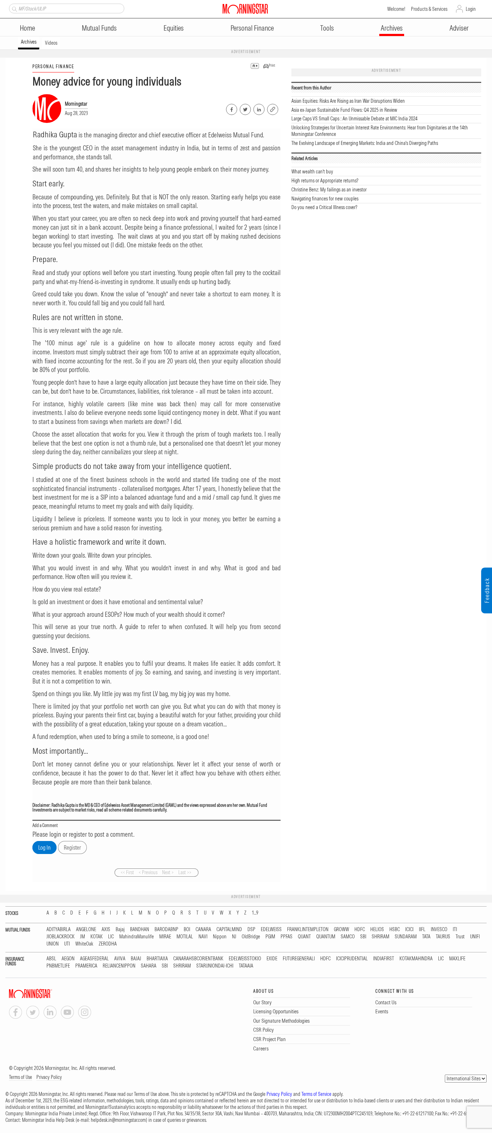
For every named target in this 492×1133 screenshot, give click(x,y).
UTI (67, 944)
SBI (363, 936)
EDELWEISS (271, 929)
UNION (52, 944)
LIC (111, 936)
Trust (460, 936)
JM (82, 936)
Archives (392, 27)
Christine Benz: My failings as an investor (329, 189)
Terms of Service (316, 1094)
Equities (174, 27)
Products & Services (429, 9)
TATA (426, 936)
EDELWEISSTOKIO (245, 958)
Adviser (459, 27)
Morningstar (76, 104)
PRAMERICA (86, 966)
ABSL (51, 958)
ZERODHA (108, 944)
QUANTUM (325, 936)
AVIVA (119, 958)
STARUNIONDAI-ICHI (214, 966)
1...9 (255, 913)
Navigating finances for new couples (324, 198)
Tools (327, 27)
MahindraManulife (136, 936)
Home (27, 27)
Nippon (220, 936)
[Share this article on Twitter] (244, 108)
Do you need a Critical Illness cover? (324, 207)
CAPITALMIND (229, 929)
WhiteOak (84, 944)
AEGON (68, 958)
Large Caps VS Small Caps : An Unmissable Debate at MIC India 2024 (354, 118)
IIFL (422, 929)
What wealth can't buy (312, 171)
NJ (234, 936)
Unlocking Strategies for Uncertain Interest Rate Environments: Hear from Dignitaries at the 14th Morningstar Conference (379, 130)
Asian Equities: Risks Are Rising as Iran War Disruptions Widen (348, 101)
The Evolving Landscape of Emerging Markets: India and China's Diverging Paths (364, 143)
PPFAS (286, 936)
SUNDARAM (406, 936)
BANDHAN (139, 929)
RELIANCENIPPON (119, 966)
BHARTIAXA (157, 958)
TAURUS (443, 936)
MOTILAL (184, 936)
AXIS (106, 929)
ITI (455, 929)
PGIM (270, 936)
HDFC (359, 929)
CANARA (203, 929)
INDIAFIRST (383, 958)
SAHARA (148, 966)
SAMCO (348, 936)
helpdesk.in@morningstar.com (118, 1120)
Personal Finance (252, 27)
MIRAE (165, 936)
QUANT (304, 936)
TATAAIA (246, 966)
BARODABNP (166, 929)
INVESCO (439, 929)
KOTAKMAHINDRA (416, 958)
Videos (51, 43)
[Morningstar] (45, 994)
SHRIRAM (380, 936)
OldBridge (251, 936)
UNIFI (475, 936)
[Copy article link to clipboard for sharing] (273, 108)
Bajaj (120, 929)
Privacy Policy (49, 1077)
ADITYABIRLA (58, 929)
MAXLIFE (457, 958)
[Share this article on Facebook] (231, 108)
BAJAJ (136, 958)
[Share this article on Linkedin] (258, 108)
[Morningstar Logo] (245, 8)
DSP (251, 929)
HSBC (394, 929)
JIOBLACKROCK (60, 936)
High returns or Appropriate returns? (324, 180)
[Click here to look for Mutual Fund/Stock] (13, 8)
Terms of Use (20, 1077)
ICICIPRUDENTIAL (352, 958)
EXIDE (272, 958)
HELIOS (377, 929)
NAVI (202, 936)
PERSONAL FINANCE (53, 66)
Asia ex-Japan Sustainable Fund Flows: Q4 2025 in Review (344, 110)
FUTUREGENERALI (299, 958)
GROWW (341, 929)
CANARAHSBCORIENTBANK (198, 958)
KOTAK (96, 936)
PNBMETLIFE (58, 966)
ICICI (409, 929)
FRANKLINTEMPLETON (307, 929)
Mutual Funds (99, 27)
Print (272, 65)
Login (471, 9)
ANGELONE (86, 929)
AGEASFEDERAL (94, 958)
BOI (187, 929)
